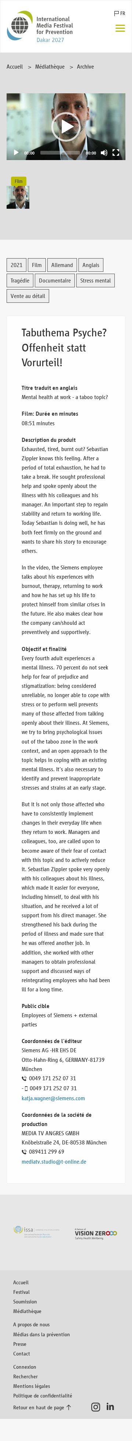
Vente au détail (28, 296)
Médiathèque (50, 66)
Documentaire (55, 280)
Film (37, 265)
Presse (19, 1344)
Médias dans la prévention (41, 1334)
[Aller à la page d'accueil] (40, 26)
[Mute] (104, 152)
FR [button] (122, 13)
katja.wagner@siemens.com (53, 1098)
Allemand (62, 265)
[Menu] (120, 29)
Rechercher (25, 1376)
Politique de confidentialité (42, 1395)
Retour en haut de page (38, 1407)
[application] (66, 126)
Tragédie (20, 280)
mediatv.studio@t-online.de (54, 1161)
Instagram (97, 1407)
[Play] (16, 152)
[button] (66, 127)
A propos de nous (31, 1324)
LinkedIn (112, 1407)
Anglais (90, 265)
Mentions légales (31, 1386)
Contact (21, 1353)
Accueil (15, 66)
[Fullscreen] (116, 152)
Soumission (25, 1301)
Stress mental (95, 280)
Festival (21, 1292)
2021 (16, 265)
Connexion (24, 1367)
